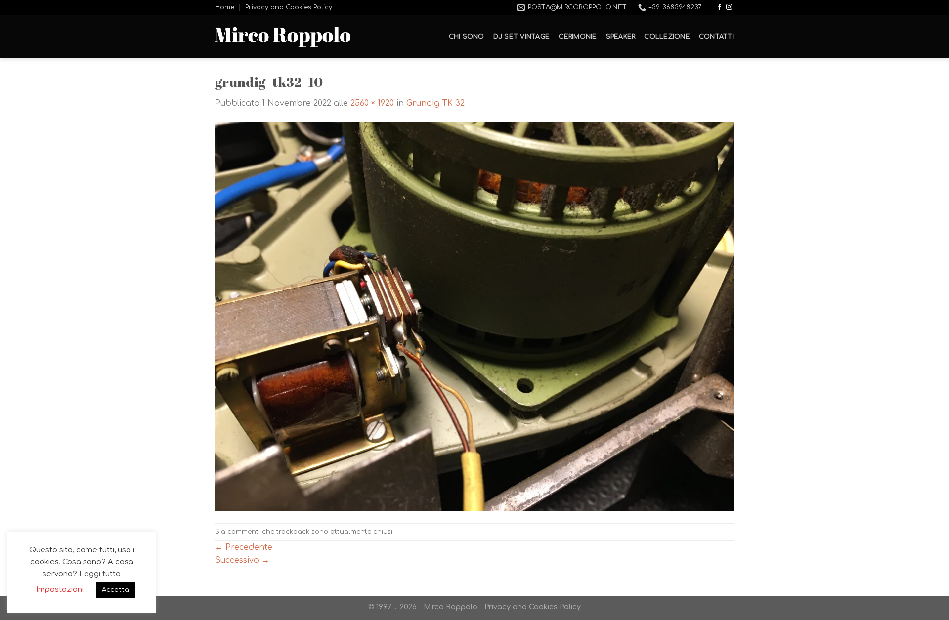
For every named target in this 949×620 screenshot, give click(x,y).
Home (224, 7)
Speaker (621, 36)
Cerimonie (578, 36)
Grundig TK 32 (435, 103)
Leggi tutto (100, 574)
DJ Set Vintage (521, 36)
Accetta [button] (115, 589)
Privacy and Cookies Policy (288, 7)
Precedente (243, 547)
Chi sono (466, 36)
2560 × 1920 (372, 103)
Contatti (716, 36)
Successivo (242, 560)
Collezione (667, 36)
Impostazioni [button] (60, 589)
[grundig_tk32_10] (474, 316)
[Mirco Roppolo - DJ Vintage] (282, 37)
